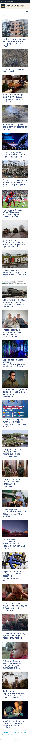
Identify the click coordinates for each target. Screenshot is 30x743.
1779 (9, 735)
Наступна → (14, 735)
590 (3, 735)
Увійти (2, 1)
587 (18, 732)
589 (25, 732)
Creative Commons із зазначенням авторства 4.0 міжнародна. (17, 740)
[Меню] (27, 11)
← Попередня (6, 732)
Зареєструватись (9, 1)
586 (15, 732)
